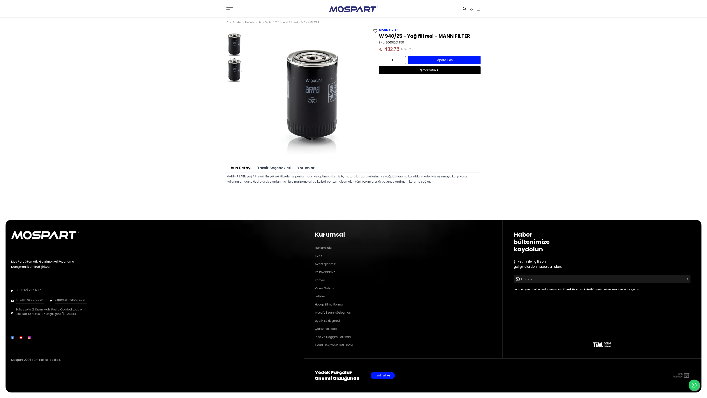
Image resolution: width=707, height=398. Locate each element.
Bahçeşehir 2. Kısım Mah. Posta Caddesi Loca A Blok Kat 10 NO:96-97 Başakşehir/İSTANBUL (48, 311)
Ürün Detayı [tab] (240, 167)
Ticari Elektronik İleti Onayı (334, 345)
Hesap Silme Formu (329, 304)
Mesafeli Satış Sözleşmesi (333, 312)
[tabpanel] (353, 179)
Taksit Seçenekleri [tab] (274, 167)
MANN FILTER (389, 30)
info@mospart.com (30, 300)
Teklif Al (380, 375)
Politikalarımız (325, 272)
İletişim (320, 296)
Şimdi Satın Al (429, 70)
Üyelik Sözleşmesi (327, 321)
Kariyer (320, 280)
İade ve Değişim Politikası (333, 337)
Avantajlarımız (325, 264)
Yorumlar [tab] (306, 167)
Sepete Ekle (444, 60)
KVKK (318, 256)
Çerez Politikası (326, 329)
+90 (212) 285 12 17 (28, 290)
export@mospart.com (71, 300)
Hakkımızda (323, 248)
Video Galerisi (324, 288)
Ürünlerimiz (253, 22)
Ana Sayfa (233, 22)
